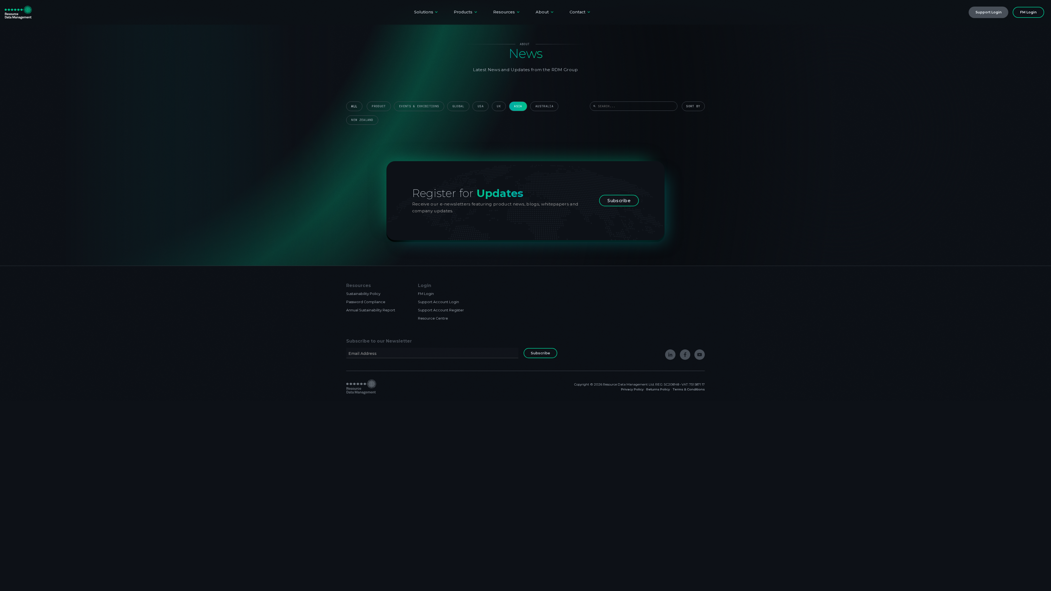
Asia (518, 106)
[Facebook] (685, 354)
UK (499, 106)
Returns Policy (658, 389)
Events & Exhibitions (419, 106)
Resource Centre (433, 318)
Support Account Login (438, 302)
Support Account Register (441, 310)
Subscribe (619, 200)
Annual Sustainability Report (370, 310)
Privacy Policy (632, 389)
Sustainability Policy (363, 294)
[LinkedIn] (670, 354)
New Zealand (362, 120)
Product (379, 106)
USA (481, 106)
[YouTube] (699, 354)
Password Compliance (365, 302)
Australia (544, 106)
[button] (426, 12)
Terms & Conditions (688, 389)
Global (458, 106)
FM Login (426, 294)
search (594, 106)
